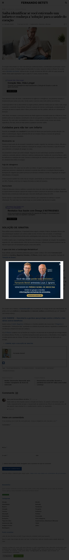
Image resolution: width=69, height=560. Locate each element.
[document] (34, 280)
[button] (60, 264)
